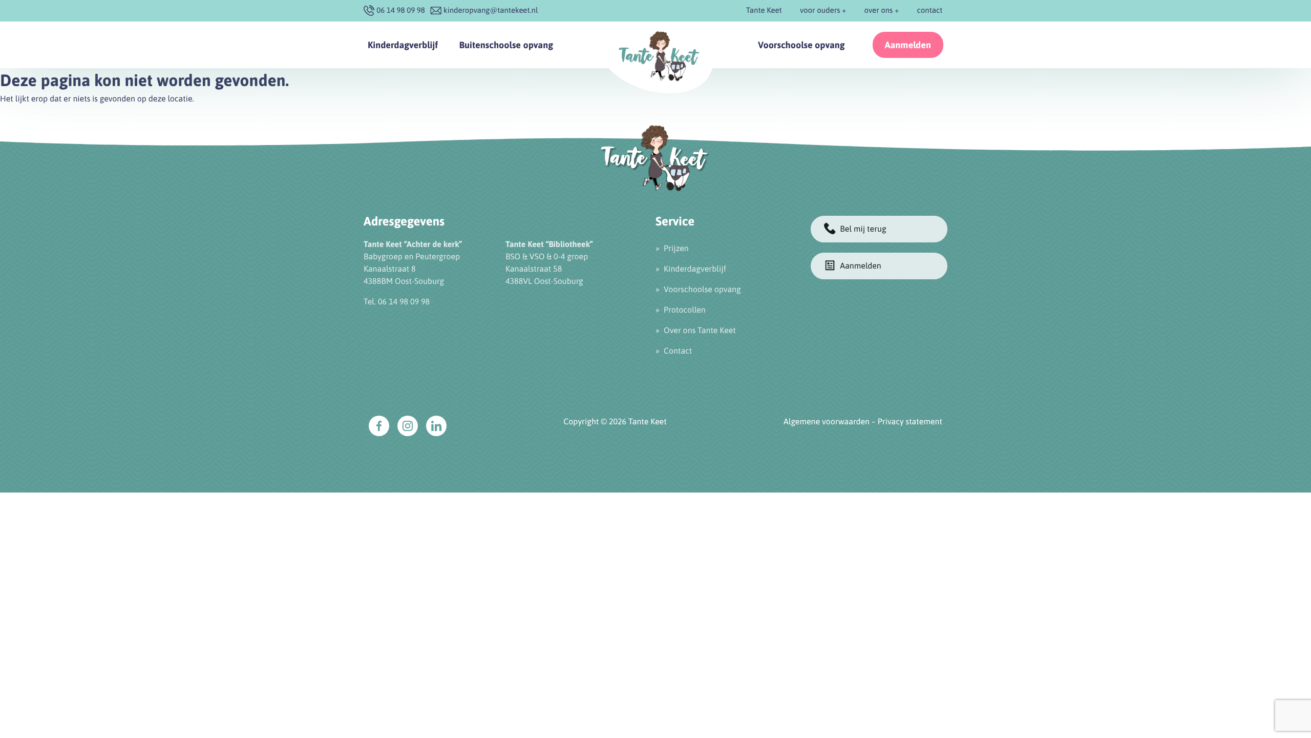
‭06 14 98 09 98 (400, 10)
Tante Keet (764, 10)
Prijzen (676, 248)
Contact (678, 351)
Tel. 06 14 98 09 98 (397, 301)
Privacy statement (910, 421)
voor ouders (820, 10)
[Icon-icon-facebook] (379, 426)
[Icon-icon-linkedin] (436, 426)
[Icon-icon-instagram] (407, 426)
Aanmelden (908, 44)
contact (930, 10)
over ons (878, 10)
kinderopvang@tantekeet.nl (490, 10)
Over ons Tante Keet (700, 330)
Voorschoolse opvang (801, 44)
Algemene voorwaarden (827, 421)
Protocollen (685, 310)
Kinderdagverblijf (403, 44)
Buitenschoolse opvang (506, 44)
